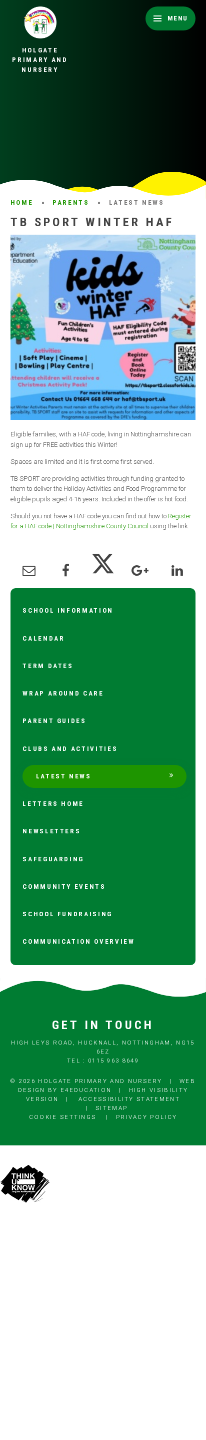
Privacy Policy (146, 1116)
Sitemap (112, 1107)
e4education (86, 1089)
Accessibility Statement (129, 1098)
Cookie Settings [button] (62, 1116)
